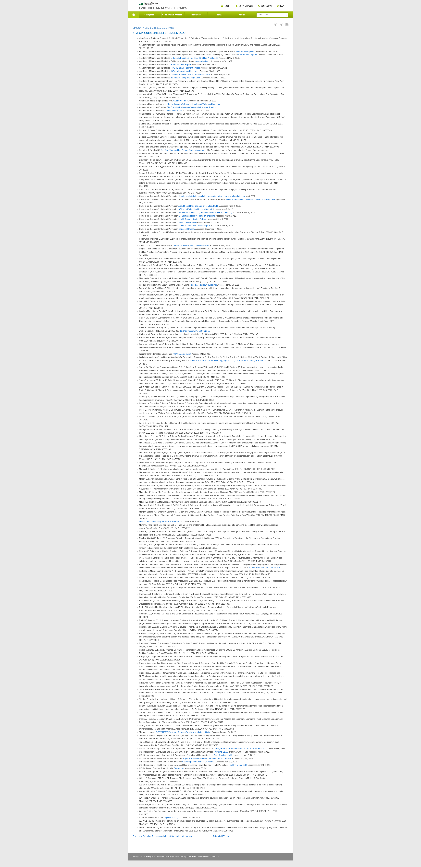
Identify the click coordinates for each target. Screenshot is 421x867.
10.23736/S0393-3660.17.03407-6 (264, 568)
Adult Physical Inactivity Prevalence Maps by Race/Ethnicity (205, 212)
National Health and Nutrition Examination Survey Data (250, 199)
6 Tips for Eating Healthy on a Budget (195, 209)
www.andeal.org (202, 61)
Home (133, 15)
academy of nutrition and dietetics (163, 5)
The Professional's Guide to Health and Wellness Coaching (193, 104)
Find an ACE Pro (174, 111)
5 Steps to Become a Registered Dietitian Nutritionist (194, 58)
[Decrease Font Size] (281, 24)
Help (281, 6)
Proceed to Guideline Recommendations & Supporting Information (162, 836)
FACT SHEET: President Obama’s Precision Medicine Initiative (183, 732)
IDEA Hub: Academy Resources (185, 71)
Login (227, 6)
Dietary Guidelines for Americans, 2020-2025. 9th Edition (239, 748)
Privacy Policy (203, 856)
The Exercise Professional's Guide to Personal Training (191, 107)
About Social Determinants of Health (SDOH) (198, 206)
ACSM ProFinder (180, 101)
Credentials (179, 768)
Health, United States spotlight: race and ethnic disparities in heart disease (212, 196)
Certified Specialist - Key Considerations (191, 245)
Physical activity (171, 818)
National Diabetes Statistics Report (194, 226)
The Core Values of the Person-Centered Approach (183, 150)
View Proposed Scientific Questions (198, 762)
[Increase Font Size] (275, 24)
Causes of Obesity (187, 229)
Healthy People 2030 (238, 765)
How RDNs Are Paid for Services (185, 68)
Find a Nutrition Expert (181, 64)
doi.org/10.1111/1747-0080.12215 (195, 331)
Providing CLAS (221, 752)
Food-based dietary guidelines (203, 285)
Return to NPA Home (222, 836)
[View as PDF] (286, 24)
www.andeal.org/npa (247, 55)
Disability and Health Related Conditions (197, 216)
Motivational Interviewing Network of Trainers (159, 522)
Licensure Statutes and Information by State (190, 74)
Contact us (266, 6)
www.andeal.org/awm (245, 51)
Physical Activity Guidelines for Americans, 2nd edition (207, 758)
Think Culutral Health (223, 755)
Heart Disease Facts (188, 222)
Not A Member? (246, 6)
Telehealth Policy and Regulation (185, 78)
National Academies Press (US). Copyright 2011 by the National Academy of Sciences (228, 360)
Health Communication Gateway (193, 219)
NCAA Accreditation (182, 354)
